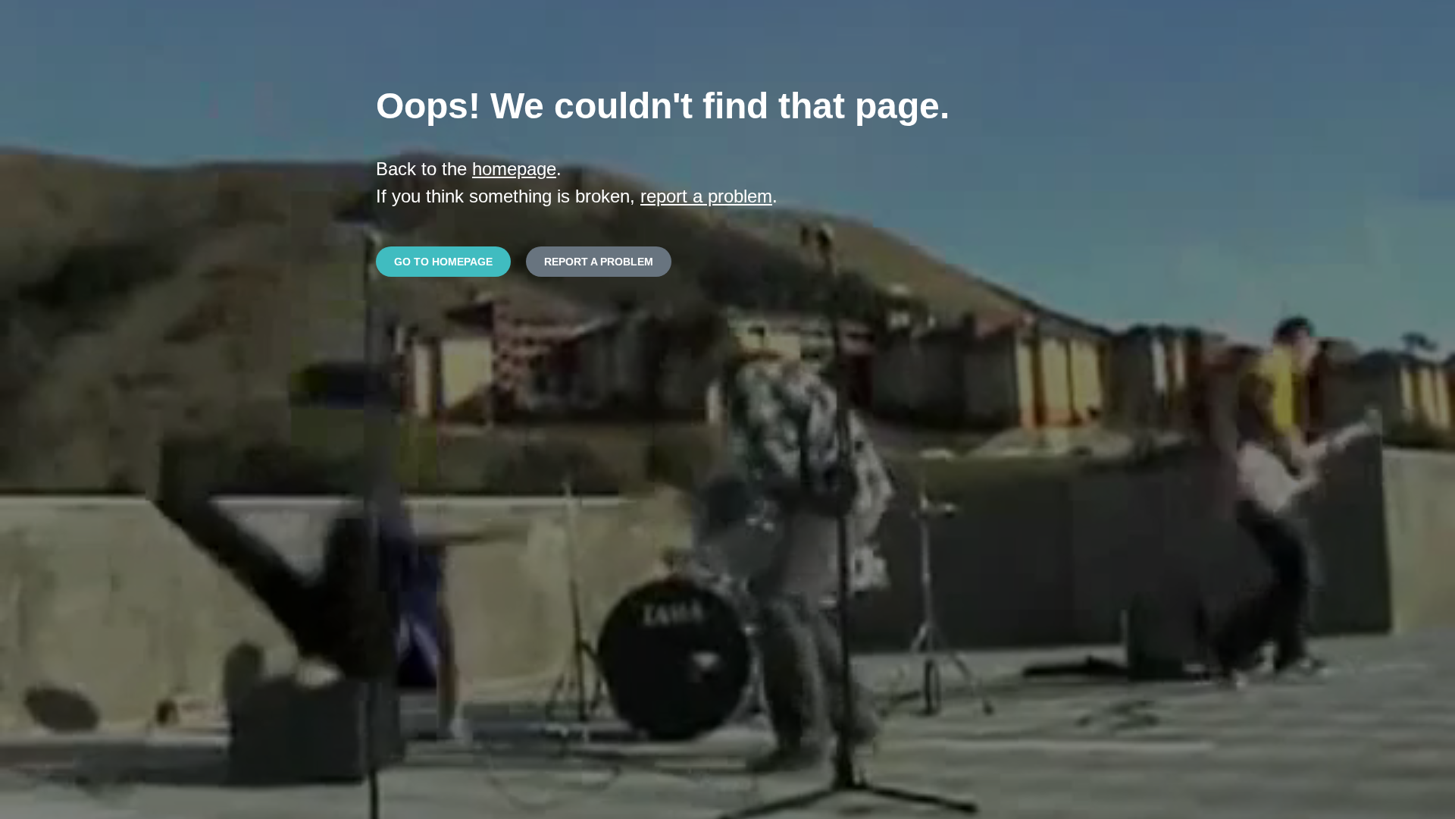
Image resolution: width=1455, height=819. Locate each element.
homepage (514, 168)
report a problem (706, 196)
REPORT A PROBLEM (598, 262)
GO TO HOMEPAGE (443, 262)
